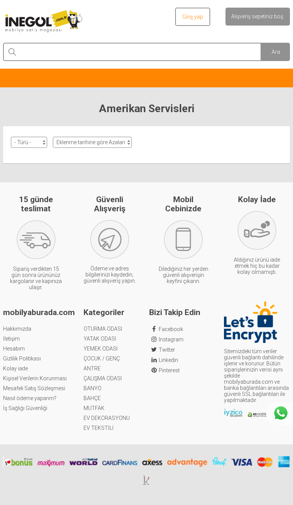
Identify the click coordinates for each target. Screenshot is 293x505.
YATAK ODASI (100, 339)
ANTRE (92, 368)
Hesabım (14, 349)
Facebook (171, 329)
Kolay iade (15, 368)
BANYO (92, 388)
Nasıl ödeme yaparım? (29, 398)
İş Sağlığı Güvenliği (25, 408)
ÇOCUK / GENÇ (102, 358)
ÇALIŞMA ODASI (103, 378)
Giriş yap (192, 17)
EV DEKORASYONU (107, 418)
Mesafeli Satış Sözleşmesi (34, 388)
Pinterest (169, 370)
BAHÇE (92, 398)
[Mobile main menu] (146, 77)
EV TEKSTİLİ (99, 428)
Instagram (171, 339)
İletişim (11, 339)
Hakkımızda (17, 329)
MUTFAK (94, 408)
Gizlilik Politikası (22, 358)
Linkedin (168, 360)
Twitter (167, 350)
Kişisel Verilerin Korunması (35, 378)
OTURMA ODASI (103, 329)
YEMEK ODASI (101, 349)
